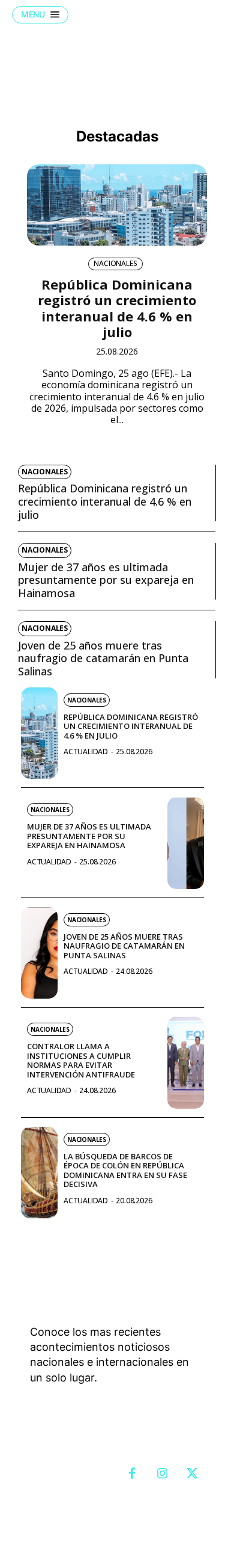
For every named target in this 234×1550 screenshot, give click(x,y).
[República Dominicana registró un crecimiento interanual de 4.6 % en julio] (117, 205)
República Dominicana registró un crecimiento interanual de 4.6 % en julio (117, 308)
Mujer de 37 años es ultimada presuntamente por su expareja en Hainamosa (106, 580)
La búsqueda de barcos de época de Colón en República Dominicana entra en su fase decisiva (125, 1170)
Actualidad (86, 751)
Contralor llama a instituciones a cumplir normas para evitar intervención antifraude (81, 1060)
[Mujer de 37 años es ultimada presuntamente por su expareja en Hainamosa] (185, 843)
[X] (192, 1474)
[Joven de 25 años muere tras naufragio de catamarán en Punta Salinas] (39, 953)
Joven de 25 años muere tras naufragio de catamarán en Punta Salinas (103, 658)
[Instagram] (162, 1474)
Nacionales (115, 263)
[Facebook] (132, 1474)
